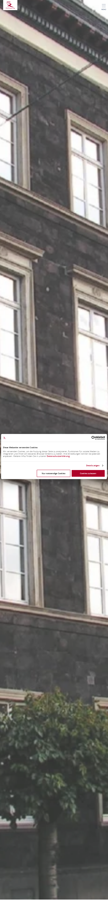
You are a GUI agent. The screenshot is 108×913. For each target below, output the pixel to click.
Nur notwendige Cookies (53, 473)
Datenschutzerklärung (58, 456)
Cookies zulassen (88, 473)
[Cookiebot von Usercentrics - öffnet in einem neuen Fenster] (93, 438)
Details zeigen (93, 465)
